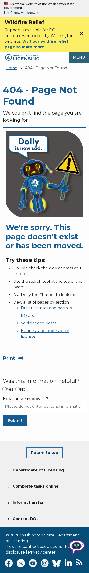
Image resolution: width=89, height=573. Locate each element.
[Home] (22, 54)
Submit (15, 420)
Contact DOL (23, 519)
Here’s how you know (20, 12)
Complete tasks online (33, 486)
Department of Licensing (35, 470)
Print (9, 358)
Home (11, 68)
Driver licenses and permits (46, 308)
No (22, 389)
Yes (10, 389)
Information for (25, 502)
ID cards (28, 315)
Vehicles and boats (38, 323)
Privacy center (42, 552)
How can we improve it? (25, 399)
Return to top (44, 452)
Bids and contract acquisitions (34, 546)
